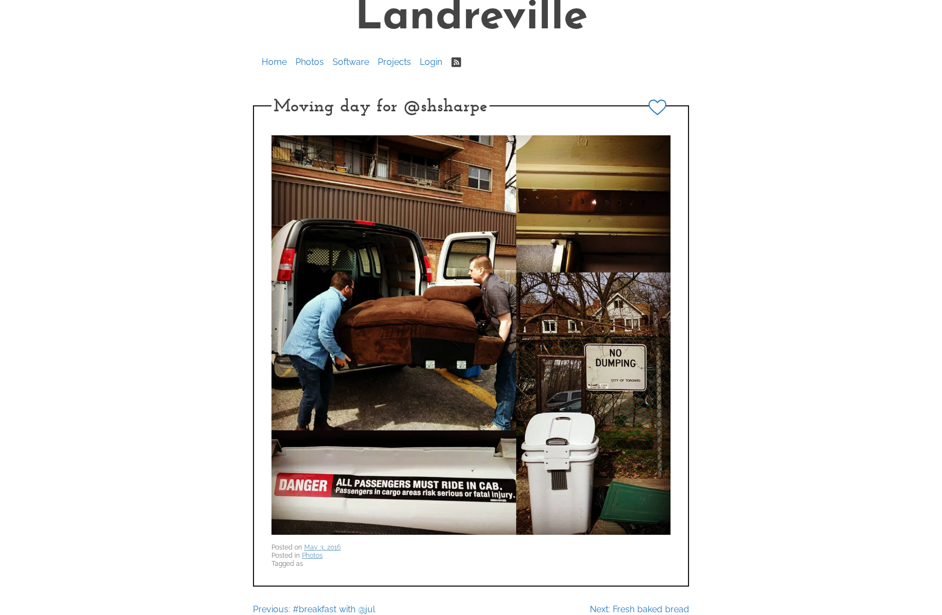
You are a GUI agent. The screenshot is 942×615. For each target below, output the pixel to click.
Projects (394, 62)
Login (431, 62)
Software (351, 62)
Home (274, 62)
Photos (309, 62)
